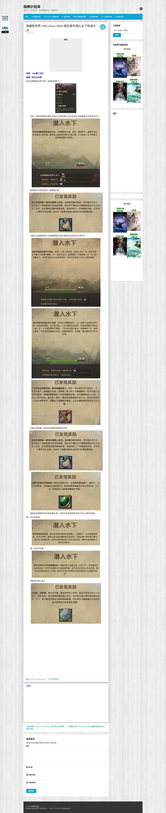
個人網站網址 (31, 782)
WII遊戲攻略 (119, 17)
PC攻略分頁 (54, 679)
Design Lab (66, 808)
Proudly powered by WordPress (36, 808)
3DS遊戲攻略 (35, 17)
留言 (27, 746)
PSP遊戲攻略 (93, 17)
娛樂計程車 (31, 7)
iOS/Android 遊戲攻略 (51, 17)
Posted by (37, 679)
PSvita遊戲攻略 (106, 17)
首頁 (26, 17)
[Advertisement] (66, 56)
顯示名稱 (29, 767)
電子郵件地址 (31, 775)
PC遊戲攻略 (66, 17)
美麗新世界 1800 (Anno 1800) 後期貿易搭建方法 (87, 726)
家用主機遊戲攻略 (79, 17)
